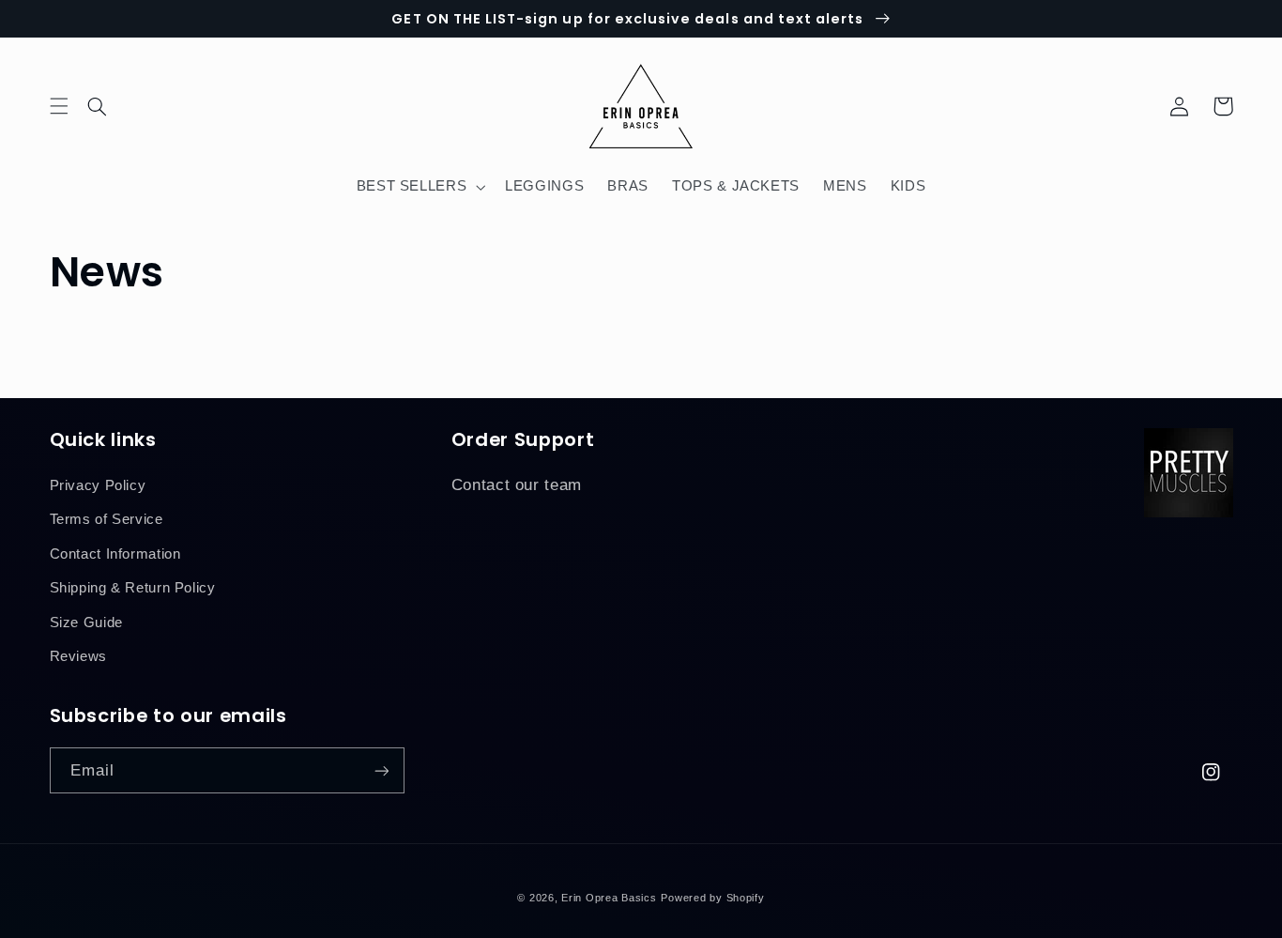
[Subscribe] (381, 770)
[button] (108, 106)
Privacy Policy (98, 485)
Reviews (78, 656)
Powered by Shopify (712, 897)
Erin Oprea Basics (609, 897)
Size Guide (86, 622)
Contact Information (115, 553)
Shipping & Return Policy (133, 587)
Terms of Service (106, 519)
